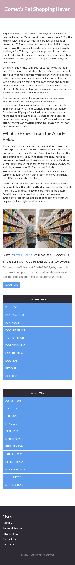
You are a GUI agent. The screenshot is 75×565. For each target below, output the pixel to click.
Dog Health (12, 360)
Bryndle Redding (23, 254)
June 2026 (11, 416)
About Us (8, 522)
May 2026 (11, 423)
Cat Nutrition (14, 337)
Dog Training (14, 352)
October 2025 (14, 477)
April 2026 (11, 431)
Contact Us (9, 539)
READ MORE (11, 284)
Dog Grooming (15, 345)
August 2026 (13, 400)
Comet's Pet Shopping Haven (37, 9)
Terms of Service (12, 528)
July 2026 (11, 408)
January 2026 (13, 454)
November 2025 (15, 469)
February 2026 (14, 446)
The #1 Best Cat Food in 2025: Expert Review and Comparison (36, 263)
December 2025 (14, 461)
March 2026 (12, 438)
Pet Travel (12, 307)
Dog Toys (11, 376)
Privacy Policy (10, 533)
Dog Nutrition (15, 330)
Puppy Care (12, 322)
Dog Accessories (16, 314)
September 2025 (15, 484)
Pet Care (10, 368)
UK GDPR (8, 544)
